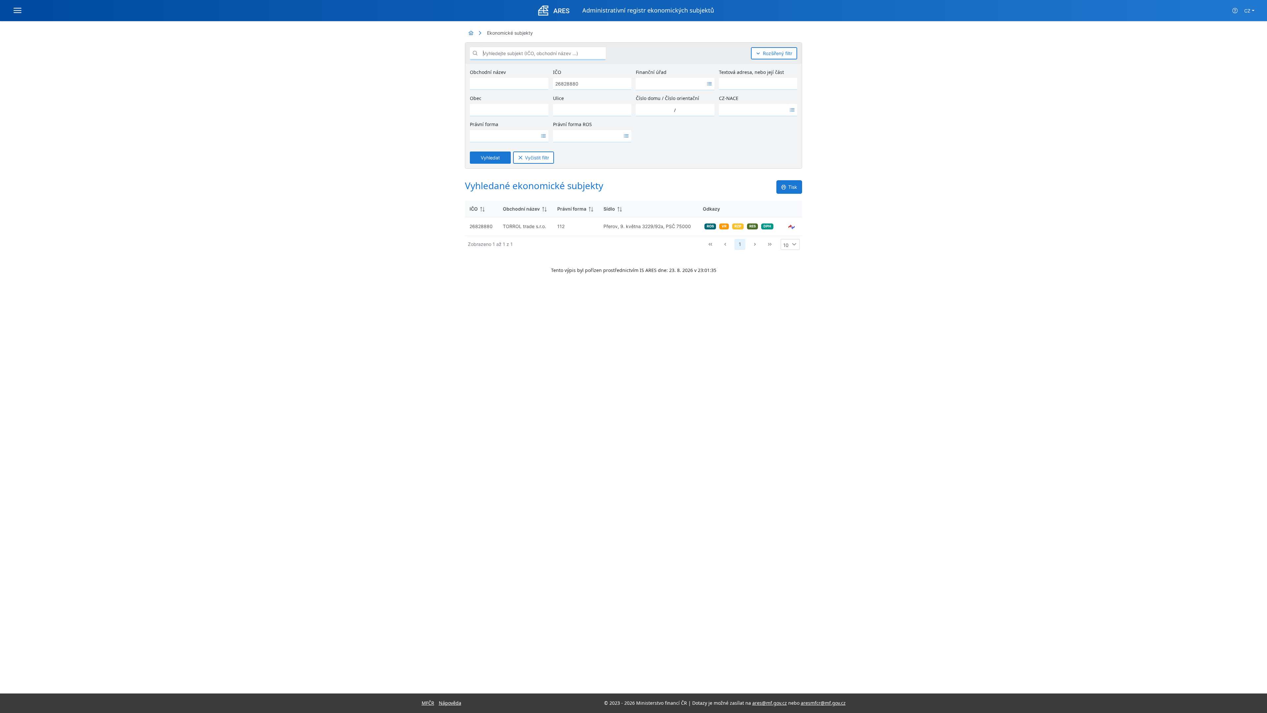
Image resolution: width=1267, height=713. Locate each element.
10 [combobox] (786, 245)
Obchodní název (488, 72)
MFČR (428, 703)
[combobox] (670, 84)
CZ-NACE (728, 98)
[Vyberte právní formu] (543, 136)
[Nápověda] (1235, 10)
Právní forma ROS (572, 124)
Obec (475, 98)
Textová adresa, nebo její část (751, 72)
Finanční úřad (651, 72)
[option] (670, 84)
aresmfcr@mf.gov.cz (823, 703)
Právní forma (484, 124)
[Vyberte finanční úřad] (709, 84)
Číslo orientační (682, 98)
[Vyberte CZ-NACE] (792, 110)
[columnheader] (481, 209)
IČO (557, 72)
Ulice (558, 98)
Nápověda (450, 703)
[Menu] (17, 10)
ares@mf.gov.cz (769, 703)
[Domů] (470, 32)
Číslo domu (648, 98)
